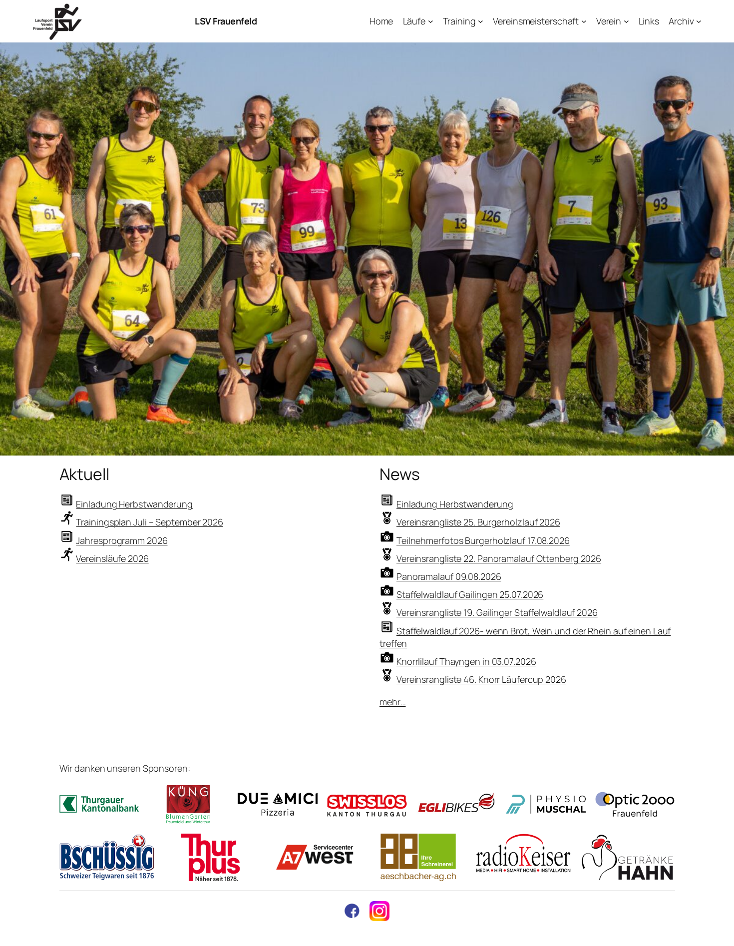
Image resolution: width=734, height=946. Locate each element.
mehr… (392, 702)
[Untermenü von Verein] (626, 21)
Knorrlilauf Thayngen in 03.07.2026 (466, 661)
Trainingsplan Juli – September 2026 (149, 522)
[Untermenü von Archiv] (699, 21)
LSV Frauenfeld (226, 21)
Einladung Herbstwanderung (134, 504)
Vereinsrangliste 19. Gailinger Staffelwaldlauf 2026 (497, 612)
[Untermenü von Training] (480, 21)
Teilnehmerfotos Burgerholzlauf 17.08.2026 (483, 540)
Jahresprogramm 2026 (121, 540)
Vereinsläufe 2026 (112, 558)
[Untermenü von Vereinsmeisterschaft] (584, 21)
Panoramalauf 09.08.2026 (448, 576)
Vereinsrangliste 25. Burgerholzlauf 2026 (478, 522)
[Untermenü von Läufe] (430, 21)
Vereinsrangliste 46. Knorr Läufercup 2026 (481, 679)
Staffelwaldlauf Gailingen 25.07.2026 (469, 594)
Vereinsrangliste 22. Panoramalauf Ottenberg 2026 (498, 558)
